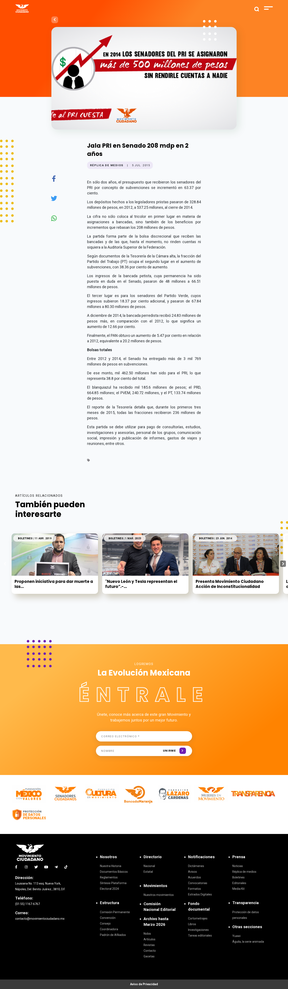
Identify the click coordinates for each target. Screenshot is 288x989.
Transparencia (245, 903)
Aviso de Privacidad (144, 984)
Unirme (169, 750)
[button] (283, 563)
